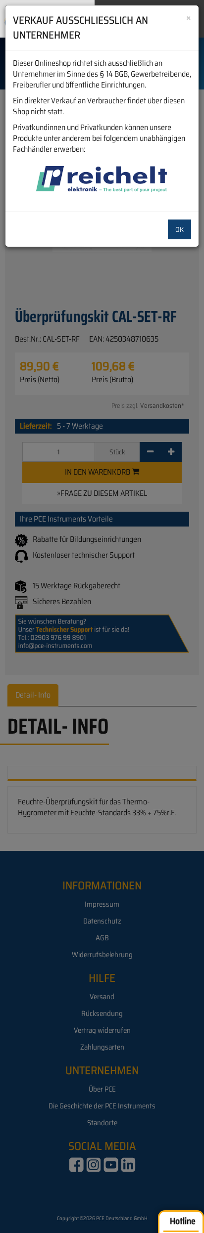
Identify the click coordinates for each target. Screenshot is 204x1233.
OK (179, 229)
